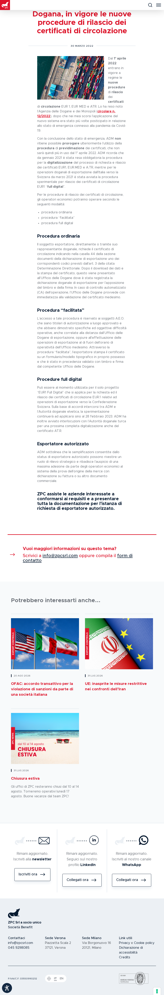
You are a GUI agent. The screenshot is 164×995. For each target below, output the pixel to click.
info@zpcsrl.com (60, 556)
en (61, 978)
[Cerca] (150, 5)
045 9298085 (18, 947)
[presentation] (157, 991)
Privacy (124, 943)
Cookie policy (144, 943)
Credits (124, 957)
